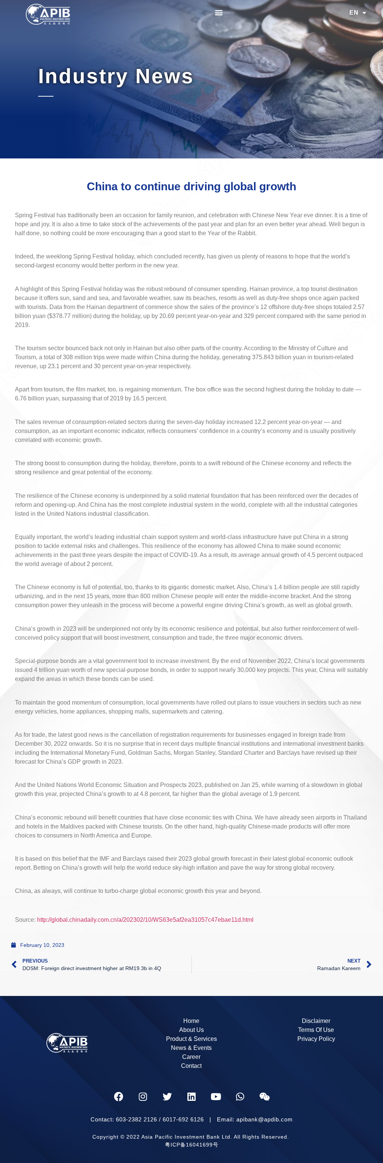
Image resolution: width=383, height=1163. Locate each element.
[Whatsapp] (240, 1096)
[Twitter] (167, 1096)
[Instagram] (143, 1096)
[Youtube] (215, 1096)
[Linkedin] (191, 1096)
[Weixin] (264, 1096)
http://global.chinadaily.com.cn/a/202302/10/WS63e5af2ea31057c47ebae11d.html (145, 920)
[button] (219, 12)
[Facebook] (118, 1096)
